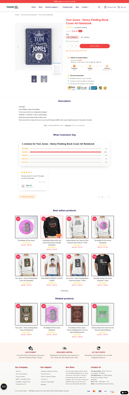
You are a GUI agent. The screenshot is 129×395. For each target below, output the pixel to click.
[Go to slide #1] (34, 79)
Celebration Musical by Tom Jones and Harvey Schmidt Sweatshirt (51, 243)
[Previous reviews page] (99, 197)
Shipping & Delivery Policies (49, 371)
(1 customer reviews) (80, 27)
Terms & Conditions (21, 374)
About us (18, 371)
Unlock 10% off (4, 387)
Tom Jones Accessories (29, 15)
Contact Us (44, 379)
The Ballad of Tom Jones (26, 240)
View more (64, 291)
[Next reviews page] (108, 197)
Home (17, 15)
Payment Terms (45, 374)
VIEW (26, 236)
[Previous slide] (18, 47)
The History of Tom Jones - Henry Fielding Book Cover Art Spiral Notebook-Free (77, 330)
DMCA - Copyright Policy (23, 379)
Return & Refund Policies (48, 376)
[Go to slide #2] (44, 79)
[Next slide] (60, 47)
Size (67, 34)
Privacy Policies (20, 376)
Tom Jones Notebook (46, 15)
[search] (99, 7)
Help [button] (125, 392)
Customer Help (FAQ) (47, 382)
